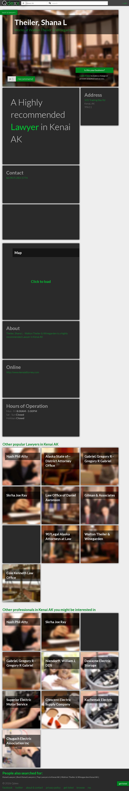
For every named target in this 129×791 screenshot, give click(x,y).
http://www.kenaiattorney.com (22, 372)
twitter (19, 787)
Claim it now (85, 76)
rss (89, 787)
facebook (7, 787)
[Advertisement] (41, 222)
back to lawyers (8, 12)
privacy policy (53, 787)
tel (17, 177)
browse (81, 787)
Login (124, 3)
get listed (69, 787)
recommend (25, 79)
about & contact (34, 787)
